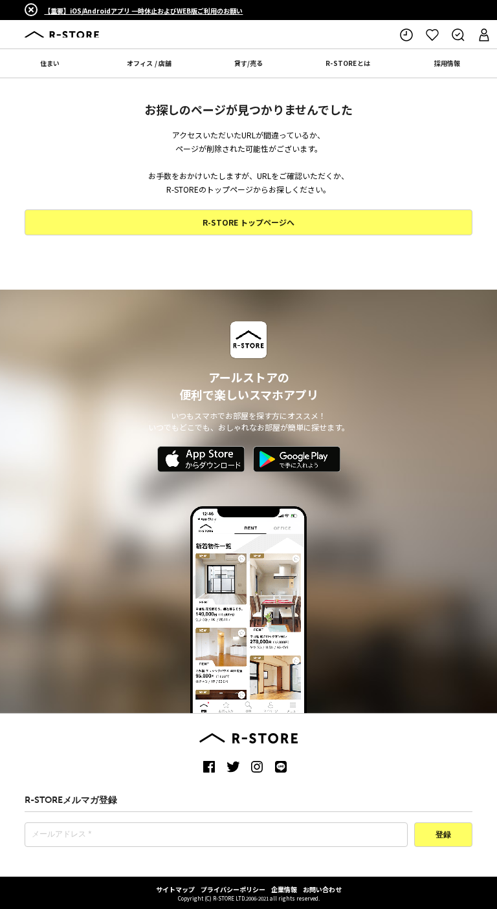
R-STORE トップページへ (248, 222)
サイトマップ (175, 889)
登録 (443, 835)
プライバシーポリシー (233, 889)
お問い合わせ (322, 889)
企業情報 (284, 889)
